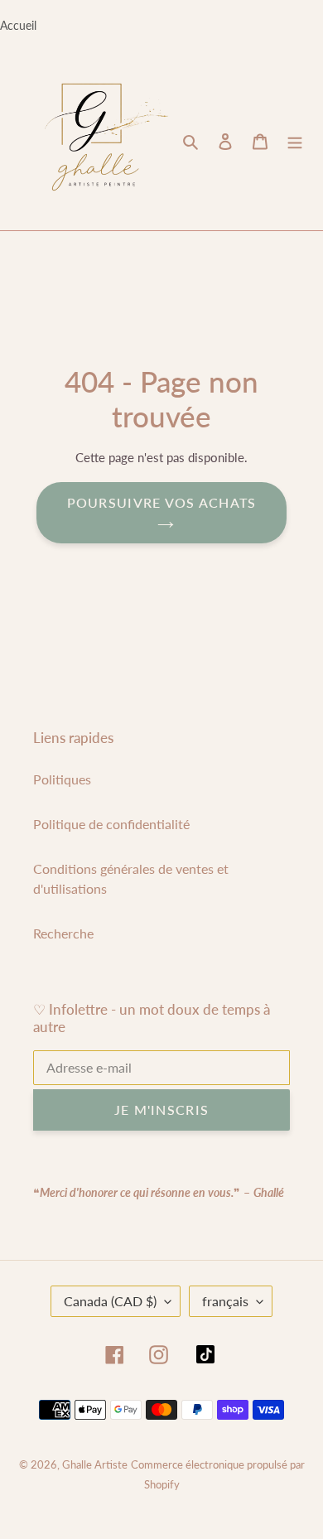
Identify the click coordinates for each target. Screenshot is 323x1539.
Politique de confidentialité (111, 824)
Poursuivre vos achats (162, 502)
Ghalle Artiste (95, 1464)
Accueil (18, 25)
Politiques (62, 779)
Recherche (63, 933)
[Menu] (294, 141)
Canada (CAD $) (110, 1301)
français (225, 1301)
